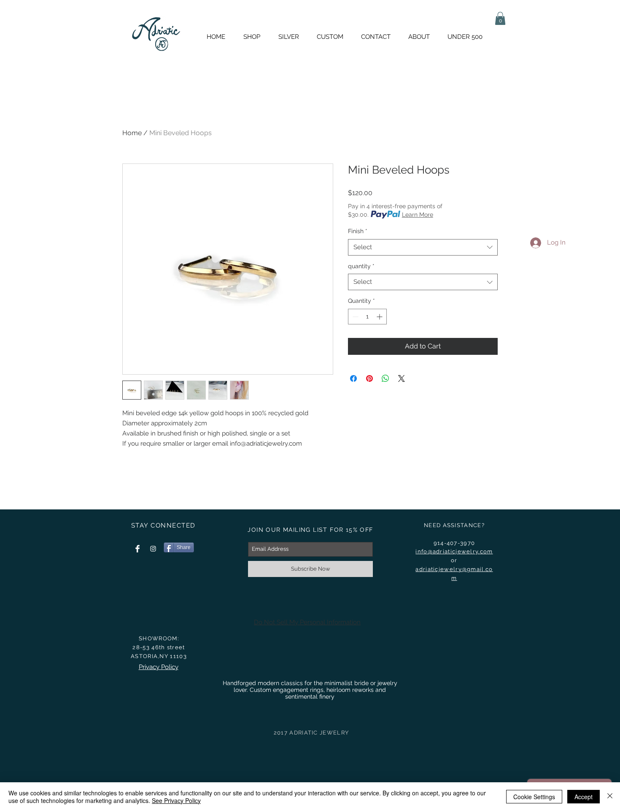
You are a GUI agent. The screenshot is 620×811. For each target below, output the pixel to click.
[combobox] (423, 247)
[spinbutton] (367, 316)
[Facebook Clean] (137, 548)
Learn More (417, 214)
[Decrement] (354, 316)
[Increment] (380, 316)
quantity (361, 266)
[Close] (610, 796)
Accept (583, 796)
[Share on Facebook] (353, 378)
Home (132, 133)
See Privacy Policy (176, 800)
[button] (500, 18)
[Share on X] (401, 378)
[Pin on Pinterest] (369, 378)
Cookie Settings (534, 796)
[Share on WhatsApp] (385, 378)
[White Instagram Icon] (153, 548)
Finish (357, 231)
